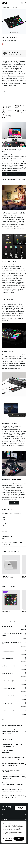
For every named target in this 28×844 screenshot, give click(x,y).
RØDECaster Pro (14, 7)
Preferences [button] (8, 838)
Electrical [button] (15, 513)
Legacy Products (5, 7)
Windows (21, 174)
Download (23, 629)
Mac (8, 174)
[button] (25, 3)
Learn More (14, 503)
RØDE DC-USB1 (12, 433)
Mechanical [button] (5, 513)
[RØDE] (4, 3)
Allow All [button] (19, 838)
